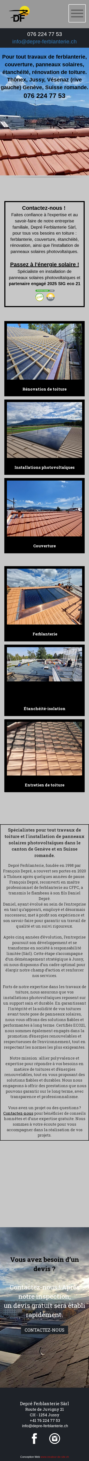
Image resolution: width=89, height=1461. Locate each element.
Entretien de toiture (44, 784)
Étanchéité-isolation (44, 708)
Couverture (44, 545)
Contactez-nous (18, 1113)
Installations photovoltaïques (44, 467)
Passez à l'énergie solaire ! (44, 264)
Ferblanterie (44, 634)
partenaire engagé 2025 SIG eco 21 (44, 283)
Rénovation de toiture (44, 389)
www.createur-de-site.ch (55, 1456)
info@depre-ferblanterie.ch (44, 41)
